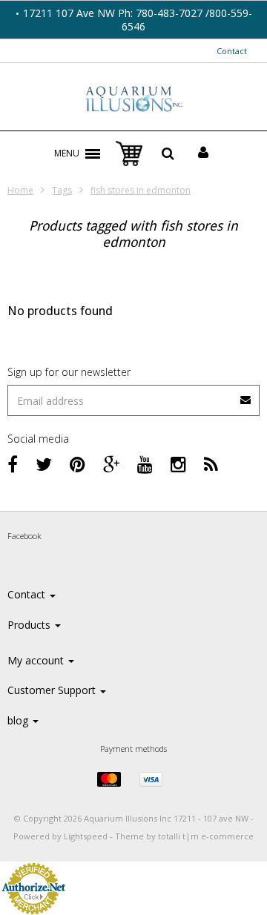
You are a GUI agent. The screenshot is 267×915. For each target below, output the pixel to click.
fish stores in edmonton (140, 190)
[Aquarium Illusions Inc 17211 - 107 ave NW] (134, 100)
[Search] (168, 153)
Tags (62, 190)
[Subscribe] (133, 395)
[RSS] (211, 464)
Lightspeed (86, 836)
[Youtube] (145, 464)
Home (20, 190)
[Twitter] (44, 464)
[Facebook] (12, 464)
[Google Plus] (111, 464)
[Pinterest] (77, 464)
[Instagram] (178, 464)
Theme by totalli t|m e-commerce (184, 836)
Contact (232, 50)
